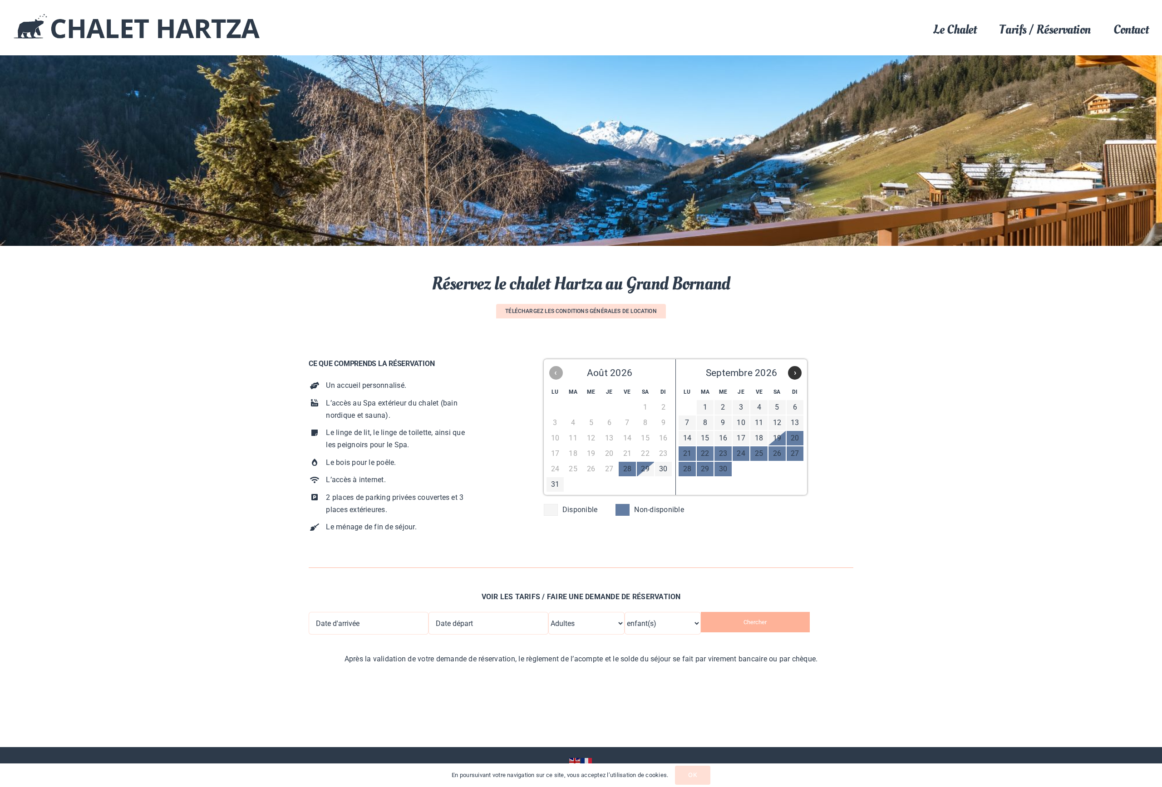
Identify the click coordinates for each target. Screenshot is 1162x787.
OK (692, 774)
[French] (587, 761)
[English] (575, 761)
